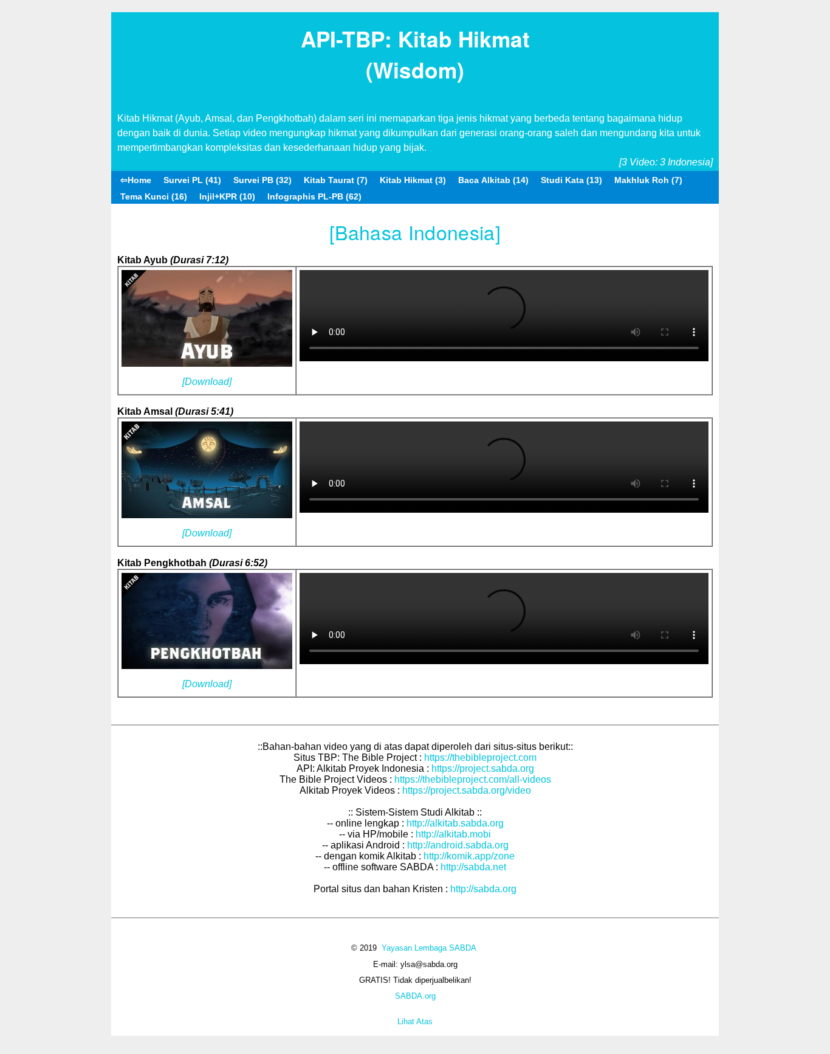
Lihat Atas (415, 1021)
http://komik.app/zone (469, 856)
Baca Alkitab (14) (493, 180)
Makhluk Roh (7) (648, 180)
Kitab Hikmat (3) (413, 180)
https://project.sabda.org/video (466, 790)
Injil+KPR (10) (227, 196)
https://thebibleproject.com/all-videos (472, 779)
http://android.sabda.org (458, 845)
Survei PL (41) (192, 180)
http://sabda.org (483, 889)
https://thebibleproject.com (480, 757)
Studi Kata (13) (571, 180)
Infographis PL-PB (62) (314, 196)
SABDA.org (415, 995)
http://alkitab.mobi (453, 834)
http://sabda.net (473, 867)
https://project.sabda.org (482, 768)
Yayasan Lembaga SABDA (429, 947)
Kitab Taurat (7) (336, 180)
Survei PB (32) (262, 180)
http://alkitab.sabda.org (455, 823)
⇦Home (135, 180)
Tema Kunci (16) (153, 196)
